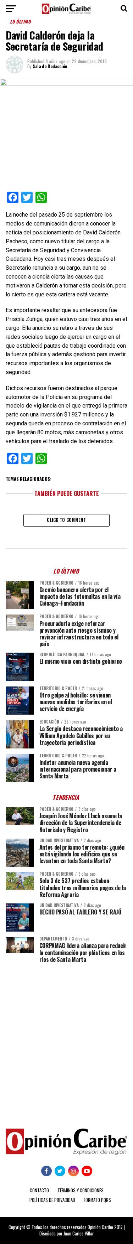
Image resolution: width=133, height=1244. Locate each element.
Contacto (39, 1190)
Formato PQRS (97, 1200)
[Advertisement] (66, 1040)
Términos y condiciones (80, 1190)
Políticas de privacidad (52, 1200)
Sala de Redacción (50, 66)
